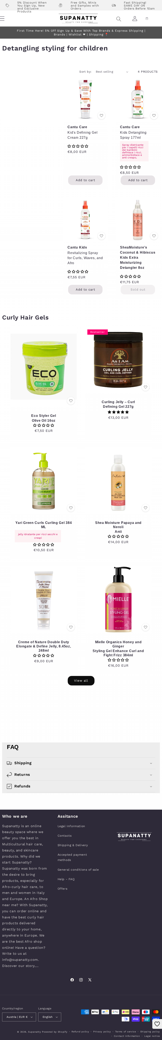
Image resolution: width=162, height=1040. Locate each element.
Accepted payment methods (72, 857)
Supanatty (34, 1031)
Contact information (127, 1036)
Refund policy (80, 1031)
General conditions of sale (78, 869)
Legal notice (152, 1036)
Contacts (65, 835)
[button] (113, 19)
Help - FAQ (66, 879)
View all (81, 680)
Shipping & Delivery (73, 845)
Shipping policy (150, 1031)
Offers (63, 888)
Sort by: (85, 71)
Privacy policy (102, 1031)
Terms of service (125, 1031)
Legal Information (71, 826)
